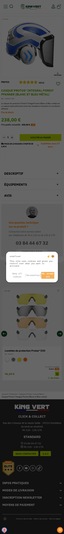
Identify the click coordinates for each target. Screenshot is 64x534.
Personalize (32, 275)
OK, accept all (48, 275)
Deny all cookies (17, 275)
